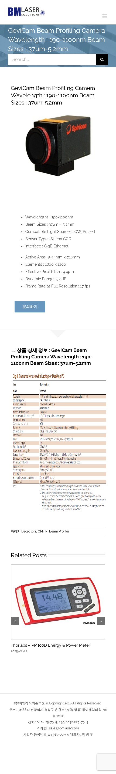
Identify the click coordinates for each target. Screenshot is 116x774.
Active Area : (36, 257)
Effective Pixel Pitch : (44, 271)
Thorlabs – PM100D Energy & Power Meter (50, 645)
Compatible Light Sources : (49, 231)
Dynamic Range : (40, 279)
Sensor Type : (37, 239)
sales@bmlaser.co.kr (64, 728)
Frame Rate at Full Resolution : (52, 286)
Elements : (35, 264)
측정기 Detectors (23, 531)
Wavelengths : (38, 217)
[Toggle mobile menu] (105, 16)
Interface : (34, 246)
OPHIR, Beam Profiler (53, 531)
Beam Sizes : (37, 224)
